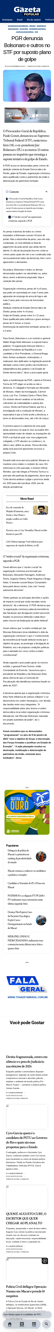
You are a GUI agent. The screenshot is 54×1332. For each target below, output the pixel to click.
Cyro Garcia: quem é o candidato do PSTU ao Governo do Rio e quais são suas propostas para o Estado (23, 1314)
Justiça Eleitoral (25, 32)
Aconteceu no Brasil (18, 26)
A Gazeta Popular (15, 1093)
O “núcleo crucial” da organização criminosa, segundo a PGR (24, 218)
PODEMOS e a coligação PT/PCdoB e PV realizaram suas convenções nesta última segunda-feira (26, 899)
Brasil (33, 26)
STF (36, 32)
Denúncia (41, 26)
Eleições (24, 29)
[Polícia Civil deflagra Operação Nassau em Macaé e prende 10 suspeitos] (27, 1270)
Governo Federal (37, 29)
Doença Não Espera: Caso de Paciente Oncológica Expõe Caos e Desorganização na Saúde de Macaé (20, 920)
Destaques (13, 29)
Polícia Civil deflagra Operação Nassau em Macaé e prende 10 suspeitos (26, 1291)
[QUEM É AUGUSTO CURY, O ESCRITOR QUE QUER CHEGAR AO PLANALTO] (27, 1197)
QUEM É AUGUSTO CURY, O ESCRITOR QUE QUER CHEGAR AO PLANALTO (26, 1218)
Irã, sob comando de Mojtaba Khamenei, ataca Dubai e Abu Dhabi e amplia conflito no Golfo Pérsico (17, 515)
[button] (47, 1315)
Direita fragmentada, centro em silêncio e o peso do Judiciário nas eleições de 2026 (26, 1061)
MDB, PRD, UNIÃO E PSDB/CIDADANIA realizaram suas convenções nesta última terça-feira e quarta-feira (25, 942)
